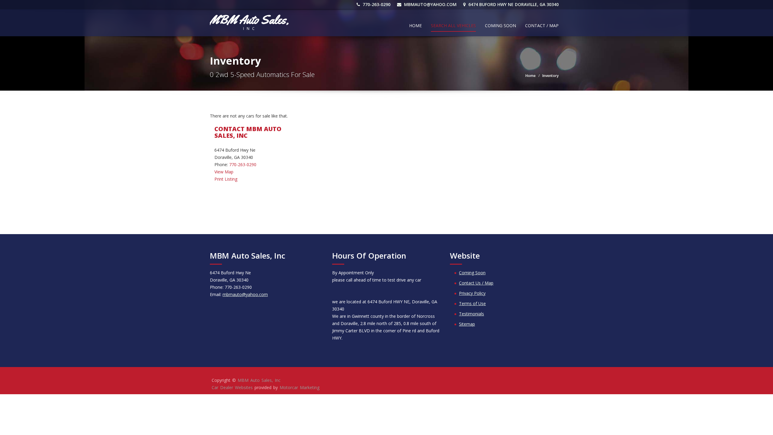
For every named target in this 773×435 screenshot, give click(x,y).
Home (415, 25)
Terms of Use (472, 303)
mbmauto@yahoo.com (430, 4)
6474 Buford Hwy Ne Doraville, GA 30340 (513, 4)
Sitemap (467, 324)
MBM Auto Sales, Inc (259, 380)
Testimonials (471, 314)
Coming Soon (500, 25)
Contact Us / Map (476, 283)
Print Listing (225, 179)
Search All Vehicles (453, 25)
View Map (223, 172)
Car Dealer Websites (232, 387)
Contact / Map (542, 25)
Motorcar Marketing (299, 387)
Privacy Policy (472, 293)
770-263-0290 (375, 4)
